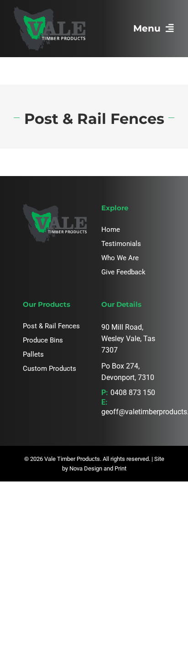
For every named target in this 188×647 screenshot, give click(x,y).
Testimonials (121, 244)
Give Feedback (123, 272)
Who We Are (120, 258)
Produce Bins (43, 340)
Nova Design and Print (97, 468)
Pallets (33, 354)
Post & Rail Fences (51, 326)
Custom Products (49, 368)
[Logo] (49, 9)
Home (110, 229)
